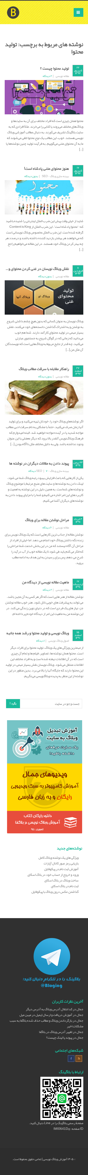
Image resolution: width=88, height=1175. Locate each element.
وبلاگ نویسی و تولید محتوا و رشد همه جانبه (37, 633)
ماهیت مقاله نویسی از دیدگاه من (45, 582)
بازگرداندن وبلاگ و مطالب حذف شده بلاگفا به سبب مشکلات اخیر (46, 1023)
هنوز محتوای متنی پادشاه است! (46, 168)
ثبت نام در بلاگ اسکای (65, 886)
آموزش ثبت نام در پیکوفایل (61, 869)
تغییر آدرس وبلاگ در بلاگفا (55, 1031)
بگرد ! (13, 703)
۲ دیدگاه (47, 76)
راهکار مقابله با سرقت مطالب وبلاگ (44, 369)
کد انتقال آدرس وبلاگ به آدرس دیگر (49, 1009)
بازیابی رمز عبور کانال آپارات (61, 863)
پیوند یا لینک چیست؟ (59, 1037)
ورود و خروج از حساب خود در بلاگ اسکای (53, 874)
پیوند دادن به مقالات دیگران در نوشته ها (39, 463)
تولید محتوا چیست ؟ (54, 68)
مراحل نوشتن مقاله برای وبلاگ (47, 520)
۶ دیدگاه (47, 527)
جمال (80, 1009)
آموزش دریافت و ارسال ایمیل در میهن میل (45, 1014)
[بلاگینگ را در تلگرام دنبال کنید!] (51, 964)
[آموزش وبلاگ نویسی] (13, 7)
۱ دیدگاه (40, 640)
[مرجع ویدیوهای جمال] (44, 788)
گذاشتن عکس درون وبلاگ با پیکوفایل (55, 891)
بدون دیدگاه (31, 176)
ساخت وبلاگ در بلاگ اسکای (61, 880)
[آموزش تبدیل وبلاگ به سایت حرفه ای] (44, 743)
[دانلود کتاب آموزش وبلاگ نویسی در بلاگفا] (44, 823)
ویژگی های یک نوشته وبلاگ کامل (58, 857)
